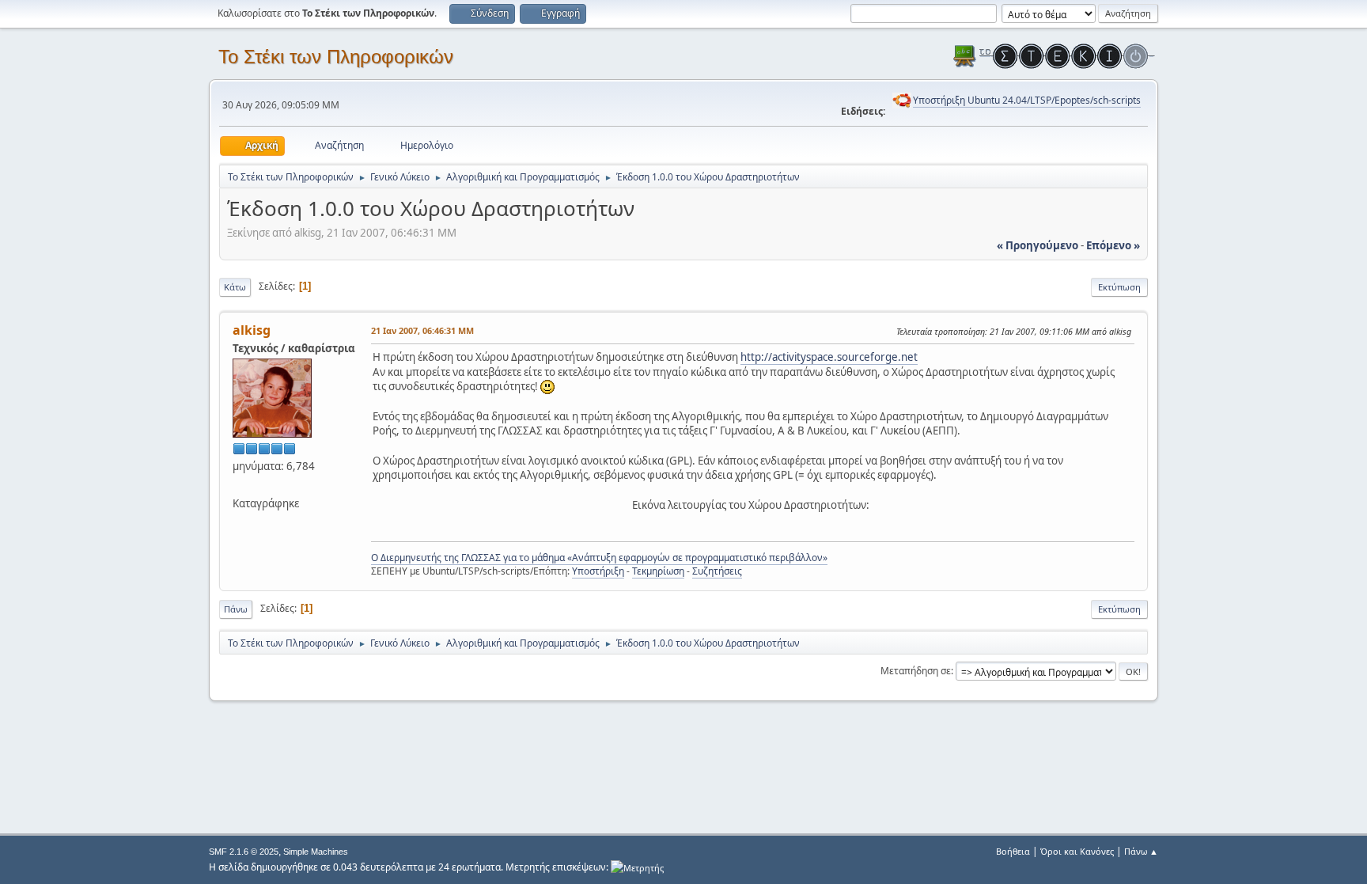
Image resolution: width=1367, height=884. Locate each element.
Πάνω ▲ (1141, 851)
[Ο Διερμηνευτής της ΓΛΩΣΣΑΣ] (239, 484)
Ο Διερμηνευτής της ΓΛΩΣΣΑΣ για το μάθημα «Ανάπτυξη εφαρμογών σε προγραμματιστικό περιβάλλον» (599, 557)
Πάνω (236, 609)
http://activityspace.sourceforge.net (829, 357)
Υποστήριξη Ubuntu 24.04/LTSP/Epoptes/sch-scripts (1027, 100)
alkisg (252, 330)
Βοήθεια (1013, 851)
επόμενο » (1113, 245)
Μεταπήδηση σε (915, 670)
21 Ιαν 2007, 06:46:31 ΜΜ (422, 330)
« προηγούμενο (1037, 245)
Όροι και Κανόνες (1077, 851)
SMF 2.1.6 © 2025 (243, 851)
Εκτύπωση (1119, 287)
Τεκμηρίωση (658, 571)
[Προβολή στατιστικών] (637, 867)
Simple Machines (315, 851)
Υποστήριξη (598, 571)
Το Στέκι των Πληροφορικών (335, 56)
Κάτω (235, 287)
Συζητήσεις (717, 571)
